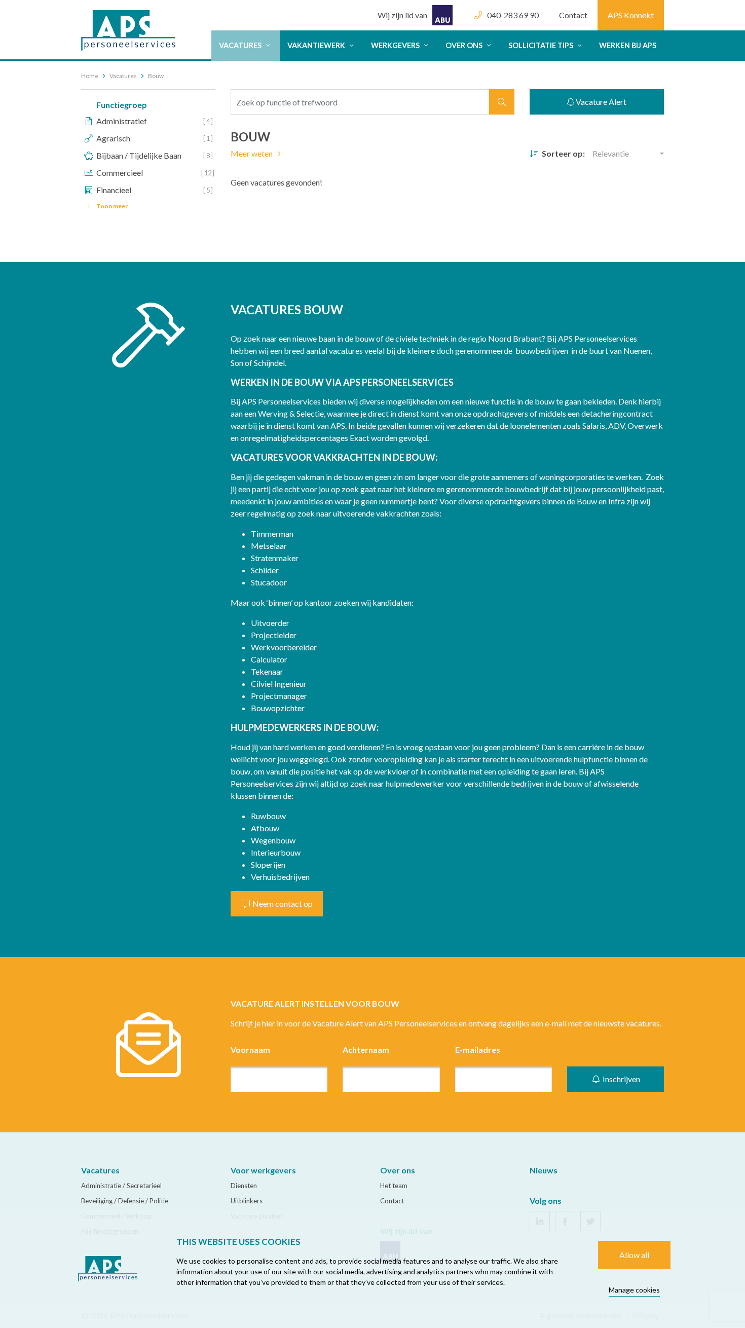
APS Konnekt (631, 15)
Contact (573, 15)
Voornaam (250, 1049)
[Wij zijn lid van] (415, 5)
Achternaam (366, 1049)
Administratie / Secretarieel (121, 1186)
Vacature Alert (600, 101)
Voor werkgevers (263, 1170)
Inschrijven (620, 1079)
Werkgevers (396, 45)
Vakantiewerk (317, 45)
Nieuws (543, 1170)
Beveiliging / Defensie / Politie (124, 1201)
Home (89, 76)
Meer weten (252, 153)
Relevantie (610, 153)
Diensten (244, 1186)
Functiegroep (121, 104)
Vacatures (241, 45)
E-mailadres (477, 1049)
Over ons (464, 45)
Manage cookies (634, 1289)
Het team (393, 1186)
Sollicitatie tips (541, 45)
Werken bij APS (627, 45)
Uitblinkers (247, 1201)
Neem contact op (282, 903)
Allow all (634, 1255)
